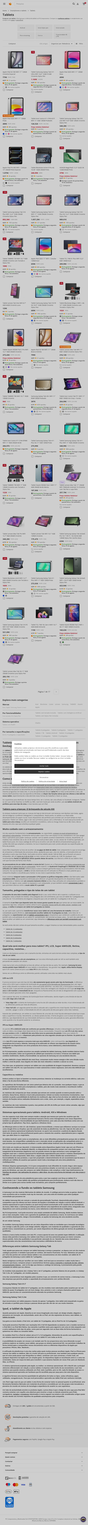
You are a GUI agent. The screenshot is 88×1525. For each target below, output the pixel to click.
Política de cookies (27, 781)
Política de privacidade (47, 781)
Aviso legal (63, 781)
